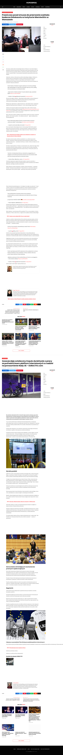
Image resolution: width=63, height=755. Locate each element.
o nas (44, 391)
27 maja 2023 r (21, 231)
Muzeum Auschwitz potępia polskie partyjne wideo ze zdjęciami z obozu (13, 699)
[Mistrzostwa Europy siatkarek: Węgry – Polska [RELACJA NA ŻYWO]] (35, 321)
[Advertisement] (24, 61)
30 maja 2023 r (28, 125)
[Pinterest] (3, 62)
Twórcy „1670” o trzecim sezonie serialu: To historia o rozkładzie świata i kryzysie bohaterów (8, 343)
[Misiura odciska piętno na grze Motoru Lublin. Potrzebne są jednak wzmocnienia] (21, 321)
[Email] (3, 70)
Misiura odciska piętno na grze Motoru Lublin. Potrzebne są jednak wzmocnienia (20, 328)
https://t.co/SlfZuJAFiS (22, 258)
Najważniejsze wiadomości (7, 12)
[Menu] (2, 7)
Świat (24, 6)
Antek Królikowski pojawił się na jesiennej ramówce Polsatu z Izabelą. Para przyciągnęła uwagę (35, 343)
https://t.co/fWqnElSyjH (12, 228)
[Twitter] (3, 59)
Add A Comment (21, 350)
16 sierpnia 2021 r (29, 96)
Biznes (28, 6)
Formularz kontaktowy (47, 46)
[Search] (60, 7)
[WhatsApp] (3, 67)
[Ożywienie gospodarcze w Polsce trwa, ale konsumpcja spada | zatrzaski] (35, 727)
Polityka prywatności (47, 51)
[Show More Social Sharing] (24, 24)
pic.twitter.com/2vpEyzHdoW (28, 199)
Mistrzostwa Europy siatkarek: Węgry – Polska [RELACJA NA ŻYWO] (34, 327)
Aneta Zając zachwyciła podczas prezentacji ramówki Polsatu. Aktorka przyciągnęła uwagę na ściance (20, 343)
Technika (38, 6)
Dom (14, 6)
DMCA (44, 48)
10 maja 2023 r (28, 261)
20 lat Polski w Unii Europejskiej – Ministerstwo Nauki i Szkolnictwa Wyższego (7, 734)
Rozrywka (47, 6)
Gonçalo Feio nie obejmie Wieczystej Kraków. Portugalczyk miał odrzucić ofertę (8, 321)
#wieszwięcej (32, 226)
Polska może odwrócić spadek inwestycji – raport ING (20, 733)
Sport (42, 6)
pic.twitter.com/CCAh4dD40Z (28, 122)
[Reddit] (3, 64)
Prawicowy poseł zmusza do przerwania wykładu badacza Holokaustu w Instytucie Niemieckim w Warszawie (31, 700)
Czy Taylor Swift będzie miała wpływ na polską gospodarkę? (7, 715)
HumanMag (29, 751)
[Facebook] (3, 57)
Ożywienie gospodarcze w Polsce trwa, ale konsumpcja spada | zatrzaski (35, 733)
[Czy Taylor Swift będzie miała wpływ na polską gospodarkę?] (8, 709)
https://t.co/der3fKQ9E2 (15, 93)
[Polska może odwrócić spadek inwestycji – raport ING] (21, 727)
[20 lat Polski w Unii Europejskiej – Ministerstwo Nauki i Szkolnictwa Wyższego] (8, 727)
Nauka (32, 6)
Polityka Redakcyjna (47, 49)
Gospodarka (4, 358)
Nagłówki (19, 6)
